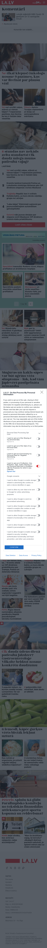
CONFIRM (14, 547)
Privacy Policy (36, 555)
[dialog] (23, 474)
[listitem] (23, 433)
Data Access (23, 555)
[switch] (38, 439)
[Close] (42, 393)
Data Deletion (11, 555)
